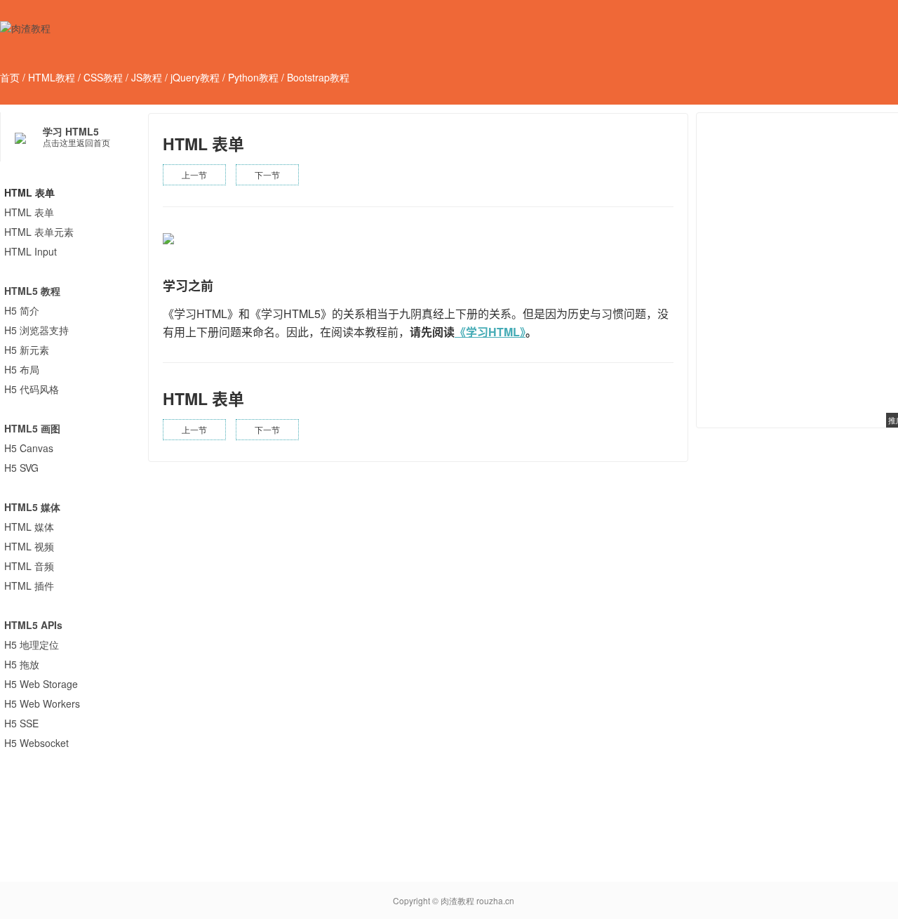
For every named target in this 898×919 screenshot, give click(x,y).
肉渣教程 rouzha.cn (477, 900)
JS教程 (146, 77)
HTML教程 (51, 77)
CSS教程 (103, 77)
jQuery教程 (195, 77)
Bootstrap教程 (318, 77)
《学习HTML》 (490, 332)
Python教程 (253, 77)
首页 (10, 77)
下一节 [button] (267, 174)
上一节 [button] (194, 174)
